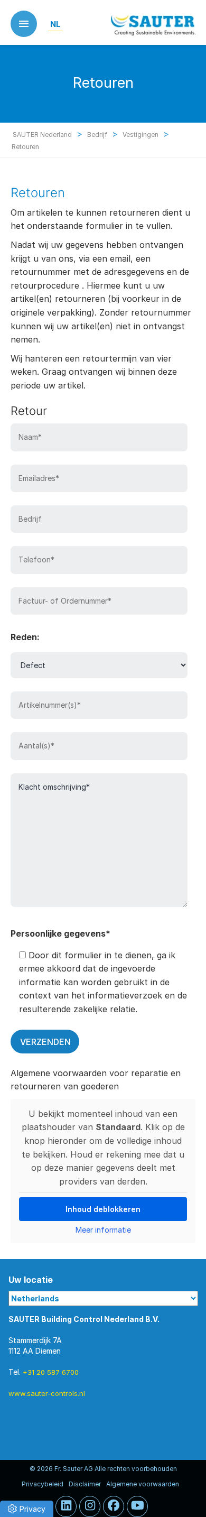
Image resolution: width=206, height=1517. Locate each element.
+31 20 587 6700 (51, 1372)
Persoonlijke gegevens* (60, 933)
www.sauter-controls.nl (46, 1393)
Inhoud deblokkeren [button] (103, 1209)
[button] (26, 1509)
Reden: (25, 637)
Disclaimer (85, 1484)
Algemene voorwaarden (142, 1484)
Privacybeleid (42, 1484)
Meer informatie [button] (103, 1229)
